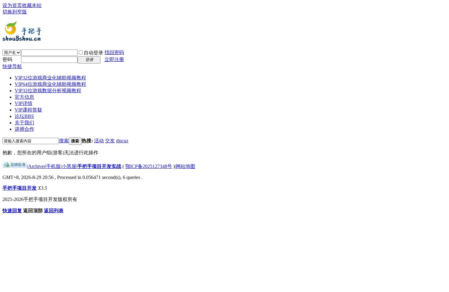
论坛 (24, 116)
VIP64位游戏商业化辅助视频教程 (50, 84)
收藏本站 (32, 5)
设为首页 (12, 5)
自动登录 (93, 52)
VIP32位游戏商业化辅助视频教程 (50, 77)
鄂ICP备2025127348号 (148, 166)
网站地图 (185, 166)
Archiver (36, 166)
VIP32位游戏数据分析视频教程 (48, 90)
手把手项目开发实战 (99, 166)
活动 (99, 140)
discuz (122, 140)
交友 (110, 140)
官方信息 (24, 97)
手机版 (53, 166)
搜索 (64, 140)
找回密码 (114, 52)
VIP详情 (23, 103)
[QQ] (14, 166)
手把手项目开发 (19, 188)
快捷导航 (12, 66)
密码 (7, 59)
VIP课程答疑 (28, 109)
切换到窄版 (14, 11)
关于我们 (24, 122)
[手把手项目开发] (22, 39)
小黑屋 (69, 166)
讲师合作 (24, 129)
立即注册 (114, 59)
